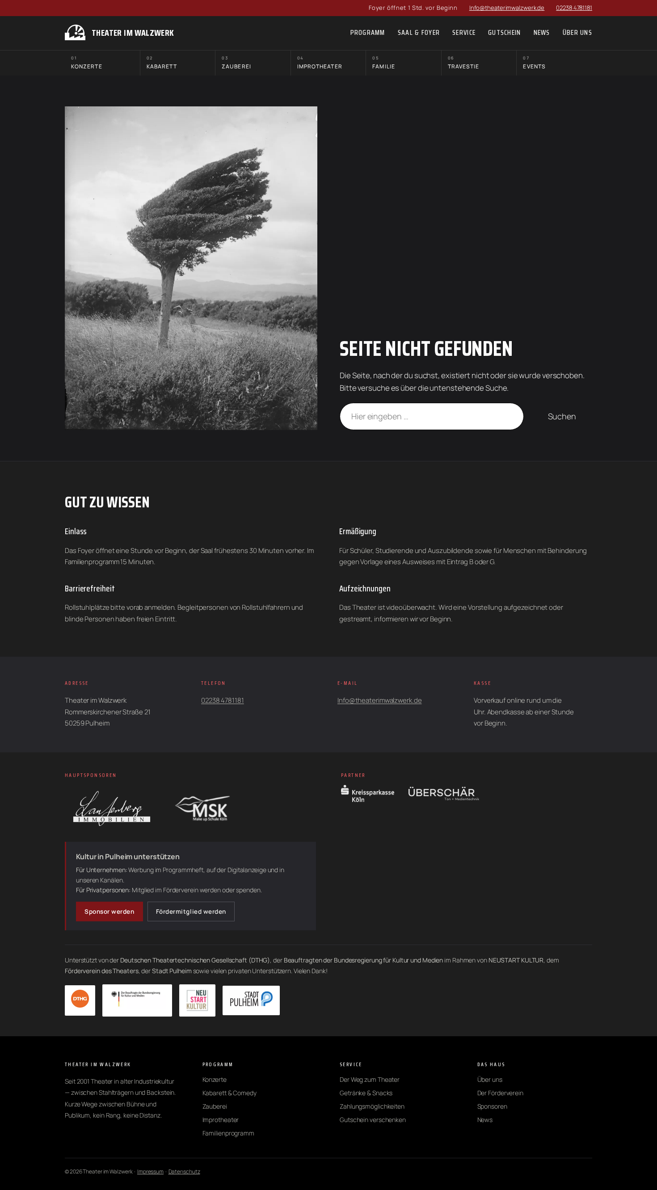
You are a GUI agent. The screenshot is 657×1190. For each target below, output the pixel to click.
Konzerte (86, 63)
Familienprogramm (228, 1133)
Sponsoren (492, 1106)
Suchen (562, 416)
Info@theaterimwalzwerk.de (507, 8)
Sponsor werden (109, 911)
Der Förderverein (500, 1093)
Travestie (464, 63)
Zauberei (236, 63)
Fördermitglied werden (191, 911)
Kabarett (162, 63)
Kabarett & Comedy (229, 1093)
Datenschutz (184, 1171)
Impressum (150, 1171)
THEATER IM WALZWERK (133, 32)
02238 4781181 (574, 8)
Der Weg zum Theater (370, 1079)
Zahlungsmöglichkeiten (372, 1106)
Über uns (489, 1079)
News (485, 1119)
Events (534, 63)
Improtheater (319, 63)
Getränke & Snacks (366, 1093)
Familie (383, 63)
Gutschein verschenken (373, 1119)
